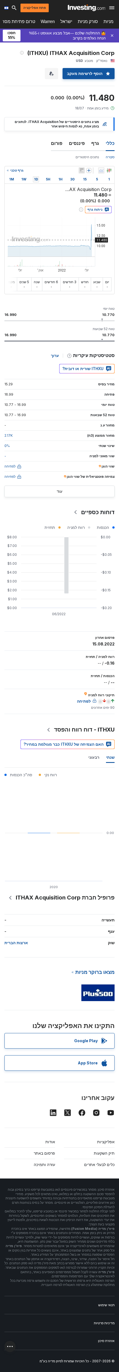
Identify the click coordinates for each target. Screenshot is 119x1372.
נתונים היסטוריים (87, 157)
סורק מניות (88, 21)
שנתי (110, 757)
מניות (108, 21)
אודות (50, 1141)
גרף (95, 143)
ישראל (66, 21)
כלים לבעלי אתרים (99, 1164)
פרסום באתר (44, 1153)
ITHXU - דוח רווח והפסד (84, 729)
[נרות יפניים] (109, 170)
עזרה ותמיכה (44, 1164)
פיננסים (77, 143)
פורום (56, 143)
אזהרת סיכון (106, 1341)
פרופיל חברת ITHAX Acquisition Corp (65, 897)
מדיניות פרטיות (104, 1323)
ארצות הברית (16, 942)
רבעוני (93, 757)
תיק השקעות (104, 1153)
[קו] (101, 170)
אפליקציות (106, 1141)
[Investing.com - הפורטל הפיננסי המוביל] (86, 7)
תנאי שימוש (106, 1305)
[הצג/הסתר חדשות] (82, 170)
